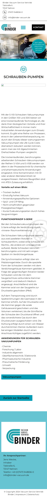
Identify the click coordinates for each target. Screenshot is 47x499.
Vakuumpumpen (12, 377)
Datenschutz (33, 494)
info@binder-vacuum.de (16, 475)
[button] (23, 27)
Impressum (21, 494)
